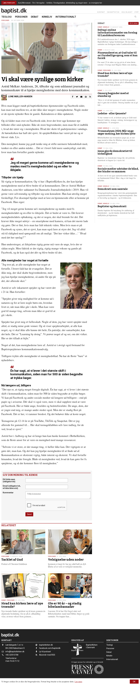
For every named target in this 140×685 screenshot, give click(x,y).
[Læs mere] (90, 96)
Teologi (6, 16)
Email (12, 487)
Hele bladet (126, 12)
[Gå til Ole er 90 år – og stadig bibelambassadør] (70, 585)
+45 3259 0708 (11, 655)
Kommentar (8, 492)
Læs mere (78, 681)
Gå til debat (133, 23)
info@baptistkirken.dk (14, 651)
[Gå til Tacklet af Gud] (23, 541)
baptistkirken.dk (46, 645)
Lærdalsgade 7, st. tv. (14, 645)
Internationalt (66, 16)
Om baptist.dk (113, 12)
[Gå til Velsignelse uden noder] (70, 541)
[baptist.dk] (14, 11)
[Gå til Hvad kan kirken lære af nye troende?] (23, 585)
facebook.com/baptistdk (49, 648)
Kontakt (101, 12)
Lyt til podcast (45, 651)
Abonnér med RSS (47, 655)
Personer (21, 16)
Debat (34, 16)
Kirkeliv (47, 16)
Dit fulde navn (9, 480)
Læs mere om (9, 3)
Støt (136, 12)
